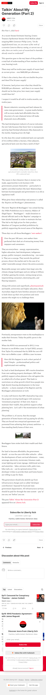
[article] (23, 602)
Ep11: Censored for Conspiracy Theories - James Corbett (15, 596)
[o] (40, 598)
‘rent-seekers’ (36, 233)
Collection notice (36, 680)
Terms (27, 680)
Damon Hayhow (16, 603)
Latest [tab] (10, 589)
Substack (12, 690)
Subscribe (33, 3)
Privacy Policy (23, 662)
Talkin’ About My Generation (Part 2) (24, 499)
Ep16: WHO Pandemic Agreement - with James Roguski (17, 615)
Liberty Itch (11, 18)
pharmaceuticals (37, 285)
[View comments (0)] (9, 25)
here (17, 30)
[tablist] (11, 562)
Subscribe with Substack (24, 653)
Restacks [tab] (16, 563)
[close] (40, 622)
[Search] (42, 589)
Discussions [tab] (18, 589)
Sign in (41, 3)
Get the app (33, 685)
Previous (8, 547)
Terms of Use (33, 658)
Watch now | (6, 601)
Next (39, 547)
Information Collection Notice (27, 660)
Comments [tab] (7, 563)
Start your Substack (17, 685)
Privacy (21, 680)
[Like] (4, 25)
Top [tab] (4, 589)
